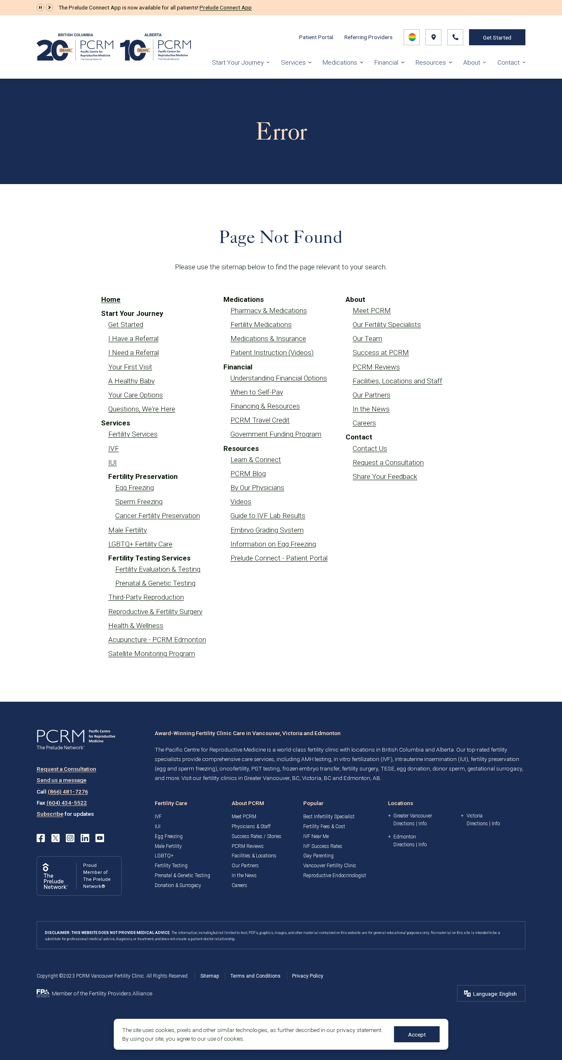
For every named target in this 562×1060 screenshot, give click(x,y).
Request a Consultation (388, 462)
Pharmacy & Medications (268, 310)
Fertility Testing (171, 866)
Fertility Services (133, 434)
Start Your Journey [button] (238, 62)
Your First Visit (130, 367)
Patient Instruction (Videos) (272, 352)
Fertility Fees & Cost (324, 826)
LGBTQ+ (164, 856)
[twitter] (55, 838)
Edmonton (404, 837)
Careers (364, 423)
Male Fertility (127, 530)
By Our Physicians (257, 487)
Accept (417, 1034)
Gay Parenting (318, 856)
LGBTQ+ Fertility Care (140, 544)
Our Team (367, 338)
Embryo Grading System (267, 530)
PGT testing (265, 768)
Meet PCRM (372, 310)
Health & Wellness (135, 625)
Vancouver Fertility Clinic (329, 866)
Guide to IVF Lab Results (267, 515)
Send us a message (61, 780)
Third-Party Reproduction (146, 597)
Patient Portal (316, 37)
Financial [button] (386, 62)
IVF (113, 448)
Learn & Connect (255, 459)
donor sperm (448, 768)
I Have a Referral (133, 338)
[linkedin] (85, 838)
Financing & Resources (265, 406)
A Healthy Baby (131, 381)
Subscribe (50, 813)
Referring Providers (368, 37)
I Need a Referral (133, 352)
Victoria (475, 816)
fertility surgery (360, 768)
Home (111, 299)
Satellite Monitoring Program (151, 653)
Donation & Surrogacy (178, 885)
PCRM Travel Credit (260, 420)
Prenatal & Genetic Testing (155, 583)
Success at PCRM (381, 352)
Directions (404, 824)
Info (422, 824)
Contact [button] (508, 62)
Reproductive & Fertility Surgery (155, 611)
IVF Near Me (316, 836)
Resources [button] (431, 62)
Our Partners (371, 395)
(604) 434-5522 (66, 802)
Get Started (497, 37)
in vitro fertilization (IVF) (363, 759)
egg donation (413, 768)
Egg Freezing (134, 487)
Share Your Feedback (385, 476)
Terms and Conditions (255, 976)
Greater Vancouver (412, 816)
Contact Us (370, 448)
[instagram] (70, 838)
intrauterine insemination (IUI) (431, 759)
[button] (40, 7)
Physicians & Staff (251, 826)
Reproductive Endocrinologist (334, 875)
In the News (371, 409)
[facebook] (41, 838)
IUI (112, 462)
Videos (240, 501)
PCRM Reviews (376, 367)
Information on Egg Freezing (273, 544)
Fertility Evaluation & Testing (157, 569)
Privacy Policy (307, 976)
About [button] (471, 62)
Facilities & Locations (254, 856)
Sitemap (209, 976)
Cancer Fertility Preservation (157, 515)
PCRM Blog (248, 473)
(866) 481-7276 (68, 791)
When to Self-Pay (256, 392)
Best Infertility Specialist (329, 817)
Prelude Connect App (226, 7)
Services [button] (293, 62)
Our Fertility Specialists (387, 324)
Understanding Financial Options (278, 378)
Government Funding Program (275, 434)
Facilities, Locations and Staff (397, 381)
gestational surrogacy (494, 768)
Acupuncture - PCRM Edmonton (157, 639)
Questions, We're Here (141, 409)
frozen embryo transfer (310, 768)
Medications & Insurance (268, 338)
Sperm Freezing (139, 501)
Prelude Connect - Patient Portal (278, 558)
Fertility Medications (261, 324)
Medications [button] (340, 62)
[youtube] (99, 838)
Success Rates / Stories (256, 836)
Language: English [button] (495, 993)
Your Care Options (135, 395)
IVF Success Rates (322, 846)
